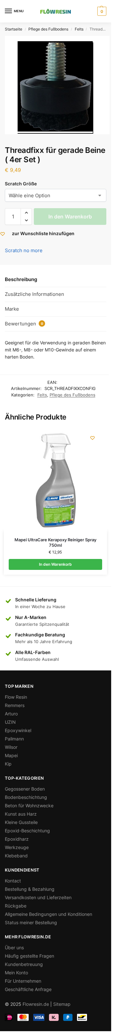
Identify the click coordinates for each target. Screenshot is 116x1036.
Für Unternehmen (23, 981)
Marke (12, 309)
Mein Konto (16, 972)
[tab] (55, 279)
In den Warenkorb (70, 216)
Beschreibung (21, 279)
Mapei (11, 755)
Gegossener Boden (25, 789)
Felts (79, 29)
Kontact (13, 880)
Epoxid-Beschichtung (27, 830)
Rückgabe (15, 905)
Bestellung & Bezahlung (29, 889)
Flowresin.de (36, 1004)
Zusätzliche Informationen (34, 294)
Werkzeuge (17, 847)
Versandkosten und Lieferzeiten (38, 897)
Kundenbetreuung (24, 964)
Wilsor (11, 747)
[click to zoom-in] (57, 85)
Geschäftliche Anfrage (28, 989)
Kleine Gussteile (21, 822)
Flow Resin (16, 697)
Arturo (11, 713)
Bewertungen (24, 324)
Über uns (14, 947)
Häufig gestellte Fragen (29, 956)
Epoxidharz (17, 839)
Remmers (14, 705)
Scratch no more (24, 250)
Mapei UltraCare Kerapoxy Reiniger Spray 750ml (55, 542)
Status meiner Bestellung (31, 922)
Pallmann (14, 738)
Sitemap (62, 1004)
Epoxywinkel (18, 730)
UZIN (10, 722)
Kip (8, 763)
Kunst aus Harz (21, 814)
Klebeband (16, 855)
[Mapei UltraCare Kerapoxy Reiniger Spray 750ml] (55, 479)
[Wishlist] (92, 438)
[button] (26, 212)
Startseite (13, 29)
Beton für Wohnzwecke (29, 805)
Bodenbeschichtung (26, 797)
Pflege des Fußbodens (48, 29)
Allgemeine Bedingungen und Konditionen (48, 914)
